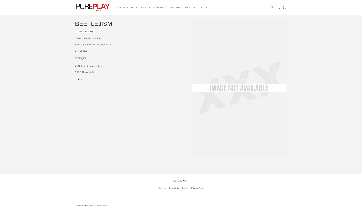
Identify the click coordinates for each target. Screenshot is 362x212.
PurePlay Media (88, 205)
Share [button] (80, 79)
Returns (185, 188)
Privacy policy (102, 205)
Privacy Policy (197, 188)
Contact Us (174, 188)
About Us (162, 188)
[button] (121, 7)
